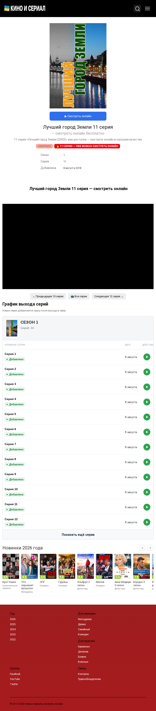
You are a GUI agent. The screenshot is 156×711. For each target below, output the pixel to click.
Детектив (83, 651)
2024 (13, 629)
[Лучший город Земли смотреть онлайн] (78, 107)
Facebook (15, 674)
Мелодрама (85, 619)
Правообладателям (89, 679)
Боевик (82, 656)
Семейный (84, 629)
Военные (83, 661)
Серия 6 (10, 429)
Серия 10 (11, 489)
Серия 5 (10, 414)
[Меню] (147, 8)
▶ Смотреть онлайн (78, 116)
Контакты (83, 674)
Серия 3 (10, 384)
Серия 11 (11, 504)
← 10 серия (47, 296)
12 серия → (109, 296)
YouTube (15, 679)
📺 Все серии (79, 296)
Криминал (84, 646)
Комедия (83, 634)
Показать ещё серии (78, 535)
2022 (13, 639)
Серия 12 (11, 519)
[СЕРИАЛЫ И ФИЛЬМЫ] (25, 8)
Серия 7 (10, 444)
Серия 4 (10, 399)
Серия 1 (10, 354)
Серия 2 (10, 369)
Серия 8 (10, 459)
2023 (13, 634)
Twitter (14, 684)
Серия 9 (10, 474)
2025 (13, 624)
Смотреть (146, 356)
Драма (82, 624)
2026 (13, 619)
